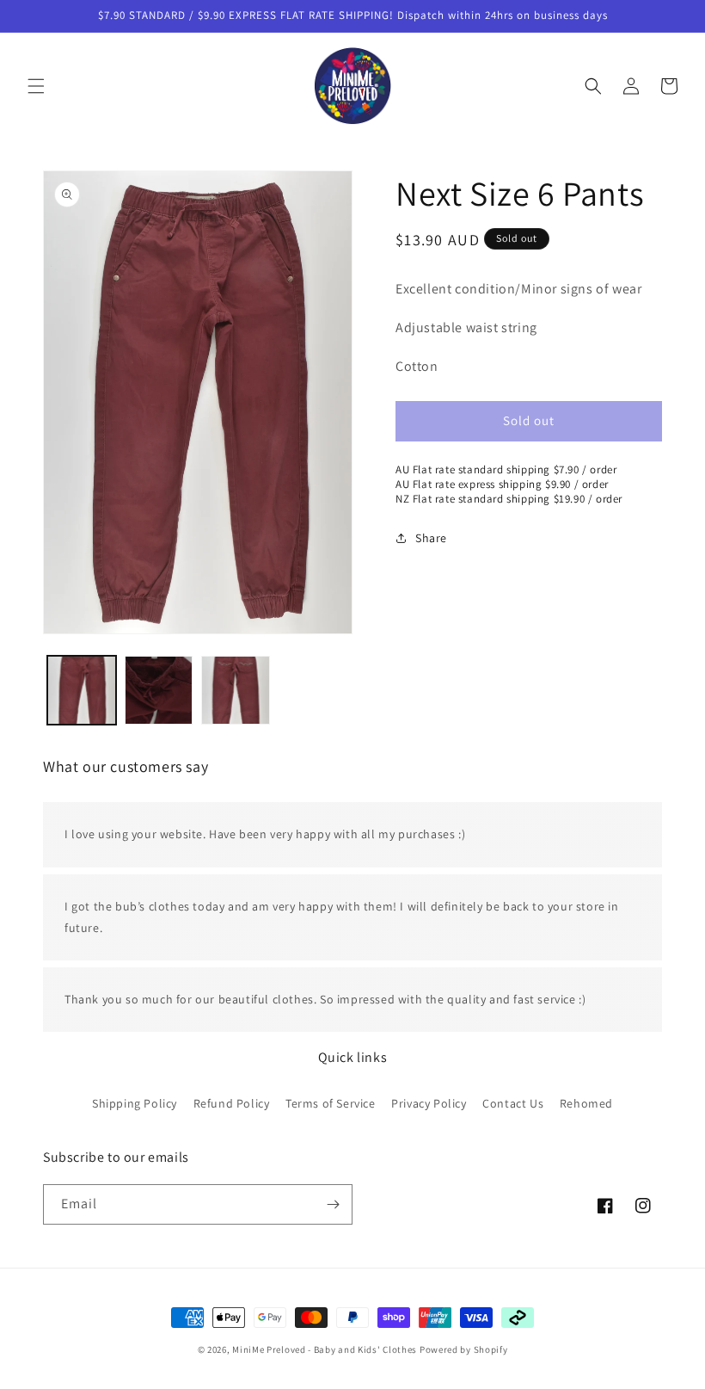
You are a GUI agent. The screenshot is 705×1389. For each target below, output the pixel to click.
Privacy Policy (428, 1103)
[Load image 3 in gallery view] (235, 690)
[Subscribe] (333, 1204)
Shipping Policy (134, 1103)
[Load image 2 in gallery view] (159, 690)
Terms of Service (330, 1103)
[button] (36, 86)
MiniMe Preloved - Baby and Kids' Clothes (324, 1349)
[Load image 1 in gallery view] (81, 690)
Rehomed (586, 1103)
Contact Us (512, 1103)
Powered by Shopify (464, 1349)
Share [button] (431, 538)
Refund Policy (231, 1103)
